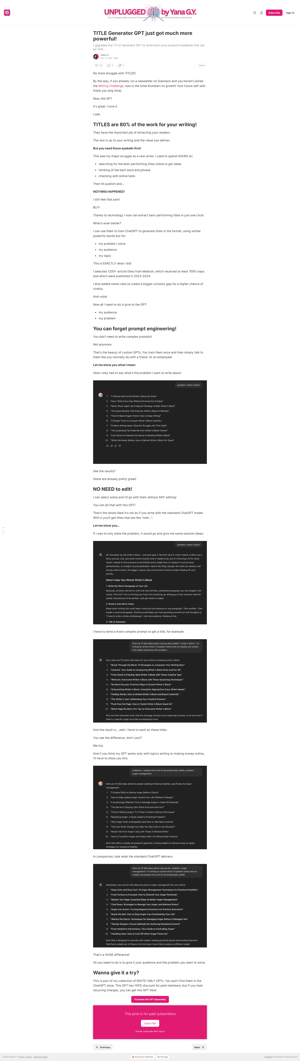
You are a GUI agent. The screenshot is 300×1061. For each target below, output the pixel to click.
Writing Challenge (110, 86)
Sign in (290, 12)
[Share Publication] (261, 13)
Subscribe (274, 12)
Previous (105, 1047)
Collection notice (40, 1057)
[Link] (88, 124)
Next (197, 1047)
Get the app (162, 1057)
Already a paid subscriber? (150, 1031)
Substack (268, 1057)
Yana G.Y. (105, 55)
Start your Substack (144, 1057)
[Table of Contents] (3, 530)
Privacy (22, 1057)
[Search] (255, 13)
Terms (29, 1057)
